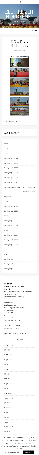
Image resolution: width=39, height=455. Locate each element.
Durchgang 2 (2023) (11, 211)
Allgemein (7, 196)
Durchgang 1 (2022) (11, 221)
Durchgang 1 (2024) (11, 158)
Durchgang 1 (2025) (11, 163)
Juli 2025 (7, 364)
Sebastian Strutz (13, 122)
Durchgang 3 (8, 259)
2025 (6, 149)
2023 (6, 201)
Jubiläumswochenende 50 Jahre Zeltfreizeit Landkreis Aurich (19, 189)
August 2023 (8, 383)
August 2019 (8, 427)
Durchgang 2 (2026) (11, 182)
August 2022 (8, 398)
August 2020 (8, 422)
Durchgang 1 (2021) (11, 235)
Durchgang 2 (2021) (11, 240)
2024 (6, 144)
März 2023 (8, 393)
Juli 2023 (7, 388)
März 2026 (8, 355)
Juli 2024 (7, 374)
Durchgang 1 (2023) (11, 206)
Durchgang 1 (8, 269)
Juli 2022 (7, 403)
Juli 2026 (7, 350)
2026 (6, 153)
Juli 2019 (7, 431)
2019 (6, 254)
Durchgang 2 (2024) (11, 173)
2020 (6, 249)
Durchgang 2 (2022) (11, 225)
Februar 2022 (9, 407)
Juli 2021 (7, 417)
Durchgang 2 (8, 264)
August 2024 (8, 369)
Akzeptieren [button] (28, 452)
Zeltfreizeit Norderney (19, 14)
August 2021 (8, 412)
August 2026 (8, 345)
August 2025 (8, 359)
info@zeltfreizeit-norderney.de (15, 297)
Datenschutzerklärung (13, 452)
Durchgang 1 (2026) (11, 168)
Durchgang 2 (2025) (11, 177)
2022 (6, 216)
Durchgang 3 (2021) (11, 245)
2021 (6, 230)
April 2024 (7, 379)
